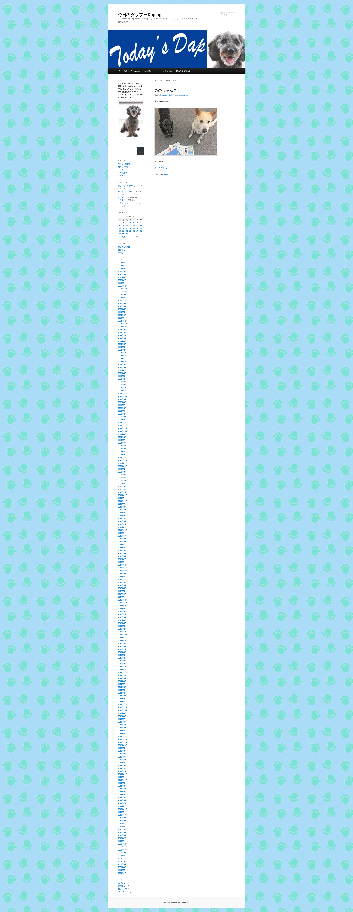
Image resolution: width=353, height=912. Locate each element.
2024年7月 (122, 335)
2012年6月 (122, 756)
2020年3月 (122, 486)
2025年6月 (122, 303)
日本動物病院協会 (183, 71)
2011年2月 (122, 803)
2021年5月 (122, 445)
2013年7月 (122, 719)
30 (123, 234)
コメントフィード (125, 889)
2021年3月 (122, 451)
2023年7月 (122, 370)
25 (130, 231)
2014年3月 (122, 695)
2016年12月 (122, 599)
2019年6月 (122, 512)
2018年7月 (122, 544)
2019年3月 (122, 521)
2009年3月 (122, 867)
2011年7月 (122, 788)
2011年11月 (122, 777)
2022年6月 (122, 408)
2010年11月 (122, 812)
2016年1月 (122, 631)
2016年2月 (122, 628)
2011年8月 (122, 785)
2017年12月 (122, 565)
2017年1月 (122, 597)
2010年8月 (122, 820)
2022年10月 (122, 396)
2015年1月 (122, 666)
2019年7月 (122, 509)
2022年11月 (122, 393)
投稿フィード (123, 886)
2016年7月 (122, 614)
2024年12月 (122, 320)
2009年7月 (122, 858)
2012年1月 (122, 771)
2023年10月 (122, 361)
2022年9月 (122, 399)
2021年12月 (122, 425)
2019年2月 (122, 524)
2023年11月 (122, 358)
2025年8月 (122, 297)
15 (120, 228)
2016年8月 (122, 611)
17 (127, 228)
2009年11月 (122, 846)
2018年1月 (122, 562)
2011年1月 (122, 806)
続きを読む (160, 168)
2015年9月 (122, 643)
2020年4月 (122, 483)
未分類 (166, 174)
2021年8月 (122, 437)
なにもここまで (124, 191)
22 (120, 231)
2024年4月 (122, 344)
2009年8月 (122, 855)
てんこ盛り (122, 172)
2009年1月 (122, 873)
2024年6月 (122, 338)
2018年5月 (122, 550)
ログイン (121, 883)
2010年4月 (122, 832)
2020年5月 (122, 480)
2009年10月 (122, 849)
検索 (140, 151)
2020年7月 (122, 474)
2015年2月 (122, 663)
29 (120, 234)
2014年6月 (122, 687)
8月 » (138, 236)
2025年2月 (122, 315)
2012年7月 (122, 753)
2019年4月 (122, 518)
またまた (121, 197)
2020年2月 (122, 489)
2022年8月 (122, 402)
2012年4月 (122, 762)
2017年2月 (122, 594)
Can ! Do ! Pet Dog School (129, 71)
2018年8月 (122, 541)
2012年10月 (122, 745)
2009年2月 (122, 870)
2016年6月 (122, 617)
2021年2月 (122, 454)
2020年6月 (122, 477)
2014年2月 (122, 698)
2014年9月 (122, 678)
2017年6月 (122, 582)
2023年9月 (122, 364)
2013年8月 (122, 716)
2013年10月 (122, 710)
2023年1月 (122, 387)
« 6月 (123, 236)
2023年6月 (122, 373)
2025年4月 (122, 309)
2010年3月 (122, 835)
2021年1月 (122, 457)
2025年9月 (122, 294)
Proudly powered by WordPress (176, 902)
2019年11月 (122, 498)
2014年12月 (122, 669)
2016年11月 (122, 602)
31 (127, 234)
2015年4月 (122, 658)
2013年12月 (122, 704)
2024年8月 (122, 332)
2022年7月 (122, 405)
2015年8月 (122, 646)
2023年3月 (122, 381)
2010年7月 (122, 823)
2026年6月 (122, 268)
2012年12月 (122, 739)
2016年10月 (122, 605)
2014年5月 (122, 690)
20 (137, 228)
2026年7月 (122, 265)
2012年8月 (122, 751)
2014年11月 (122, 672)
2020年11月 (122, 463)
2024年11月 (122, 323)
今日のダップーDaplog (139, 14)
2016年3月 (122, 626)
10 (127, 225)
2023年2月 (122, 384)
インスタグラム (165, 71)
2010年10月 (122, 814)
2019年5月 (122, 515)
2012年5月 (122, 759)
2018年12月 (122, 530)
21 (141, 228)
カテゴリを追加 (124, 246)
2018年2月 (122, 559)
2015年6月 (122, 652)
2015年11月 (122, 637)
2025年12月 (122, 286)
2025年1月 (122, 318)
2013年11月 (122, 707)
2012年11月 (122, 742)
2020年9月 (122, 469)
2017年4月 (122, 588)
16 (123, 228)
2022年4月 (122, 413)
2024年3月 (122, 347)
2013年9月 (122, 713)
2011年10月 (122, 780)
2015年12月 (122, 634)
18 (130, 228)
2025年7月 (122, 300)
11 (130, 225)
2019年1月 (122, 527)
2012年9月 (122, 748)
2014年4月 (122, 692)
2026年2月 (122, 280)
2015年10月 (122, 640)
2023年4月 (122, 379)
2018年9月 (122, 538)
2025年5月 (122, 306)
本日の (120, 169)
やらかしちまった (125, 203)
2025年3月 (122, 312)
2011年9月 (122, 783)
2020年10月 (122, 466)
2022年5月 (122, 411)
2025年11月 (122, 288)
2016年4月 (122, 623)
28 (141, 231)
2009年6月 (122, 861)
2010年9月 (122, 817)
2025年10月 (122, 291)
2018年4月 (122, 553)
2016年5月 (122, 620)
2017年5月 (122, 585)
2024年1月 (122, 352)
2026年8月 (122, 262)
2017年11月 (122, 567)
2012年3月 (122, 765)
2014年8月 (122, 681)
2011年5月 (122, 794)
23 (123, 231)
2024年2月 (122, 349)
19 (134, 228)
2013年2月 (122, 733)
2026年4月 (122, 274)
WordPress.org (124, 891)
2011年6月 (122, 791)
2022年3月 (122, 416)
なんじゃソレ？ (124, 166)
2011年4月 (122, 797)
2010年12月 (122, 809)
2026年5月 (122, 271)
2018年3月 (122, 556)
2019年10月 (122, 501)
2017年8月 (122, 576)
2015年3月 (122, 660)
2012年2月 (122, 768)
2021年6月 (122, 442)
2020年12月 (122, 460)
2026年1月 (122, 283)
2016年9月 (122, 608)
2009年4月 (122, 864)
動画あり (121, 249)
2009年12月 (122, 844)
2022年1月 (122, 422)
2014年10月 (122, 675)
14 (141, 225)
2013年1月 (122, 736)
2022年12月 (122, 390)
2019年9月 (122, 504)
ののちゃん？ (165, 90)
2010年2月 (122, 838)
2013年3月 (122, 730)
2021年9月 (122, 434)
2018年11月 (122, 533)
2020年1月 (122, 492)
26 (134, 231)
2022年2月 (122, 419)
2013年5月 (122, 724)
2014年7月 (122, 684)
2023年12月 (122, 355)
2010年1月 (122, 841)
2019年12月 (122, 495)
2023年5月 (122, 376)
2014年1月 (122, 701)
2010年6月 (122, 826)
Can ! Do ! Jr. (149, 71)
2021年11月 (122, 428)
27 (137, 231)
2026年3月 (122, 277)
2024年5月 (122, 341)
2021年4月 (122, 448)
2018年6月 (122, 547)
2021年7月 (122, 440)
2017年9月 (122, 573)
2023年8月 (122, 367)
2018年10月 (122, 535)
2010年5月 (122, 829)
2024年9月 (122, 329)
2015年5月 (122, 655)
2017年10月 (122, 570)
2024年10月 (122, 326)
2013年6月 (122, 721)
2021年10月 (122, 431)
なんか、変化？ (124, 163)
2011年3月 (122, 800)
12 (134, 225)
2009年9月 (122, 852)
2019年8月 (122, 506)
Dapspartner (184, 95)
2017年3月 (122, 591)
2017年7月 (122, 579)
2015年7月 (122, 649)
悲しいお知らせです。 (127, 185)
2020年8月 (122, 472)
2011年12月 (122, 774)
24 (127, 231)
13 (137, 225)
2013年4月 (122, 727)
